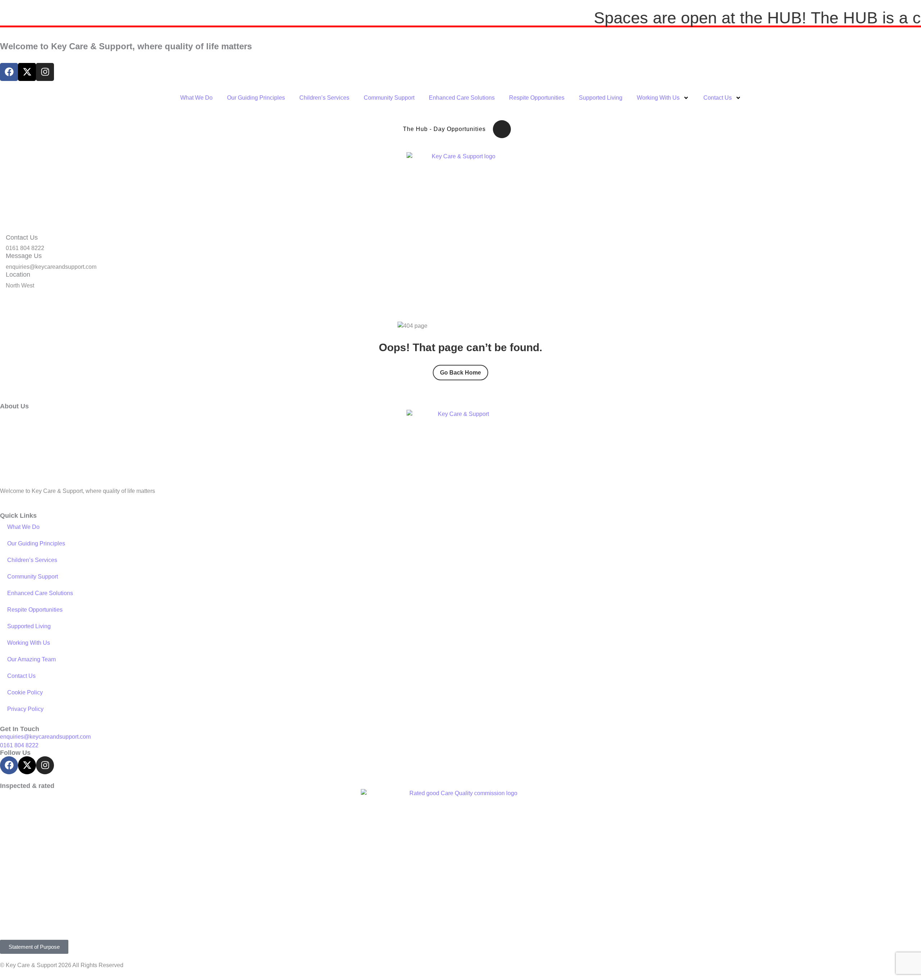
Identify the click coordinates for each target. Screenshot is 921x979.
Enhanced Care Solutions (462, 98)
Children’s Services (324, 98)
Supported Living (600, 98)
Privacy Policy (25, 709)
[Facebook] (9, 72)
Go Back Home (460, 373)
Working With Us (658, 98)
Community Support (389, 98)
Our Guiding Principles (256, 98)
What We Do (196, 98)
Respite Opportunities (536, 98)
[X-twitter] (27, 72)
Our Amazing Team (31, 659)
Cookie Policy (25, 692)
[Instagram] (45, 72)
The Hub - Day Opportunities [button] (444, 129)
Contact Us (717, 98)
